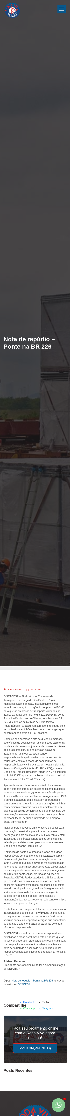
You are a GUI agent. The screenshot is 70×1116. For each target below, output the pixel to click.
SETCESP (24, 984)
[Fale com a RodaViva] (58, 1105)
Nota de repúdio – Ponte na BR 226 (32, 980)
